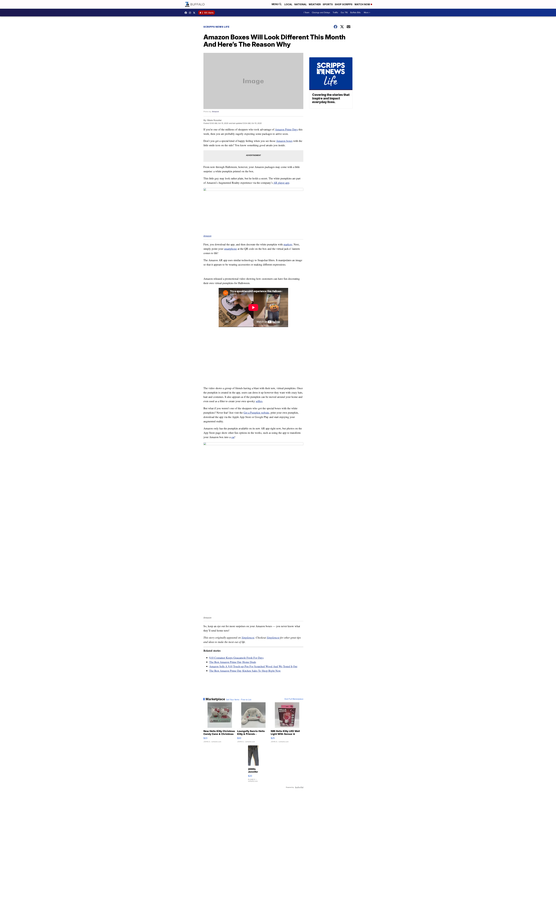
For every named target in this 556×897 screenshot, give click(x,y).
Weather (315, 4)
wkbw (190, 13)
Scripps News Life (216, 26)
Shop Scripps (343, 4)
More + (367, 12)
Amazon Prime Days (286, 129)
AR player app (281, 182)
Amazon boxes (284, 141)
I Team (306, 12)
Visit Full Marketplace (293, 699)
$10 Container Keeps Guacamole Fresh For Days (236, 657)
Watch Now (362, 4)
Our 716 (344, 12)
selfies (259, 401)
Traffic (335, 12)
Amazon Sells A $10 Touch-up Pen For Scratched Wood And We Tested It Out (253, 666)
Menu (275, 4)
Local (288, 4)
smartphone (230, 248)
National (300, 4)
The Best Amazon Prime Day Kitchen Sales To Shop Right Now (245, 670)
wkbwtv (186, 13)
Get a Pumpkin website (256, 412)
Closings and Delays (321, 12)
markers (288, 244)
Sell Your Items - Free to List (238, 700)
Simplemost (248, 637)
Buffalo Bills (355, 12)
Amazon (215, 111)
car (232, 437)
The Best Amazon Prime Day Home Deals (232, 662)
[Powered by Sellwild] (299, 787)
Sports (328, 4)
